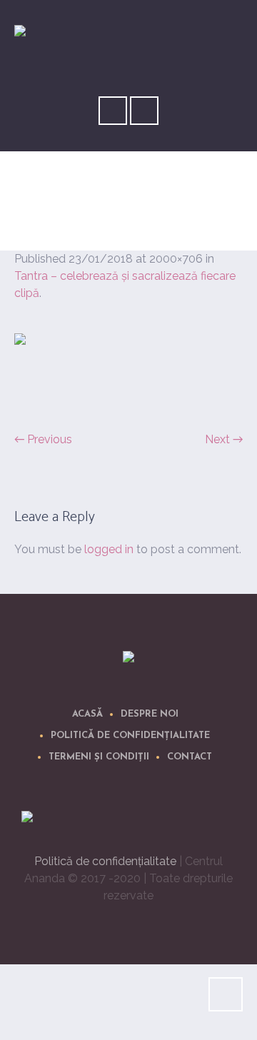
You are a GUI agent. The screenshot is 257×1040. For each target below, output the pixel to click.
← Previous (43, 439)
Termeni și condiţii (99, 757)
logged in (108, 549)
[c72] (128, 373)
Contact (189, 757)
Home (101, 224)
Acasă (87, 714)
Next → (224, 439)
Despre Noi (149, 714)
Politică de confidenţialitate (130, 735)
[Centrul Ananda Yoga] (128, 659)
